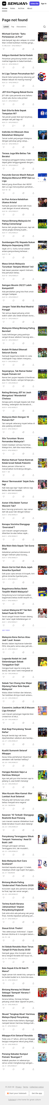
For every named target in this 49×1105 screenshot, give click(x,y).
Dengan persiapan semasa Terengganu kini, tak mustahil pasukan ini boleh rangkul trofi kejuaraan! (15, 847)
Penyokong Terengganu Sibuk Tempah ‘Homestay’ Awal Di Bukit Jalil (18, 839)
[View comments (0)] (13, 49)
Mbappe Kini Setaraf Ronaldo (17, 1035)
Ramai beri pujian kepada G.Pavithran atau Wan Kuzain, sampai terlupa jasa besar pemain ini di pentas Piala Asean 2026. (18, 378)
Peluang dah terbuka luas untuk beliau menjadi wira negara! (16, 801)
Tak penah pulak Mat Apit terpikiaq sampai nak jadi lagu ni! (17, 118)
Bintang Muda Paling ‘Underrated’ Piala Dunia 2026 (18, 884)
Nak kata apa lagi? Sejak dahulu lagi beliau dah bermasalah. (17, 488)
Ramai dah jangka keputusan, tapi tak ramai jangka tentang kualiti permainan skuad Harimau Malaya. (18, 228)
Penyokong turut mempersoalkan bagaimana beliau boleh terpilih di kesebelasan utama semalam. (17, 596)
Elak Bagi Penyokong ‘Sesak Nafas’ (16, 730)
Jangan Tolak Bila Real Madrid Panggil (18, 308)
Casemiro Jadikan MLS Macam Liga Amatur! (18, 709)
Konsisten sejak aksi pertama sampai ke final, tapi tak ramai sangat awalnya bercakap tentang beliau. (18, 889)
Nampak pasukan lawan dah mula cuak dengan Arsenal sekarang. (16, 206)
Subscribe (34, 3)
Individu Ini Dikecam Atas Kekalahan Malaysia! (15, 133)
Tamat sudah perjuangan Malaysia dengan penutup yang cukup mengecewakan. (17, 139)
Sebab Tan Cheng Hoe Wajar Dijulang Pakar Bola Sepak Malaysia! (17, 686)
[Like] (3, 49)
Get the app (37, 1093)
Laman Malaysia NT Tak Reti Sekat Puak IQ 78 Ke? (17, 611)
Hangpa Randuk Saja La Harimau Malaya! (14, 773)
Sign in (43, 3)
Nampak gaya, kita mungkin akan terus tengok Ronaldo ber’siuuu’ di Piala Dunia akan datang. (17, 954)
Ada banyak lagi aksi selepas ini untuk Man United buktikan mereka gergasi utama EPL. (18, 41)
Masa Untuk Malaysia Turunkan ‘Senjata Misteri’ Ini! (18, 265)
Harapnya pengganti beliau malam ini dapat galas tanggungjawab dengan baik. (18, 161)
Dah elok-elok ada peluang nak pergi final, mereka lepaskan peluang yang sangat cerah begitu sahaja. (18, 914)
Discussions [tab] (21, 27)
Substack (12, 1099)
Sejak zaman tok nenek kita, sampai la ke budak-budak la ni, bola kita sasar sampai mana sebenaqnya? (18, 975)
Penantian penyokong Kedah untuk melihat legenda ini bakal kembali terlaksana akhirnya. (17, 59)
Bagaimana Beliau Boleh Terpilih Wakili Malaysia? (15, 590)
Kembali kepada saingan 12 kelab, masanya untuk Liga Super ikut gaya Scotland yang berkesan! (17, 868)
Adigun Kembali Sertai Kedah (17, 55)
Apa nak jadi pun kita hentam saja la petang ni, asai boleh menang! (17, 779)
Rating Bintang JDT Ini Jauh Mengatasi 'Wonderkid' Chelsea (16, 395)
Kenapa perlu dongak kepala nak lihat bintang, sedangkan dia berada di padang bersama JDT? (18, 403)
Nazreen (11, 805)
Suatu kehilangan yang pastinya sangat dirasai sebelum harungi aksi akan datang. (17, 335)
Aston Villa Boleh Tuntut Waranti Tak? (15, 504)
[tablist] (15, 26)
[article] (24, 41)
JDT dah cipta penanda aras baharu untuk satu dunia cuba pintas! (17, 96)
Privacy (18, 1087)
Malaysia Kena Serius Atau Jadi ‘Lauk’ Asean (16, 638)
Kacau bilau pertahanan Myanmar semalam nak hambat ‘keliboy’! (16, 758)
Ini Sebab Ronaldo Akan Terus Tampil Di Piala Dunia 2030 (17, 948)
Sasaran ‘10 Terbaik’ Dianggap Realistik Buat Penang (18, 816)
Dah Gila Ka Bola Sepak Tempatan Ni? (14, 112)
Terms (25, 1087)
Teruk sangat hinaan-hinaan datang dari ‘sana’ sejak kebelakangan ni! (17, 617)
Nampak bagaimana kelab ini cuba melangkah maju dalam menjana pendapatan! (17, 357)
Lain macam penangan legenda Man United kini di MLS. (18, 715)
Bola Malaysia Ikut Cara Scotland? (14, 862)
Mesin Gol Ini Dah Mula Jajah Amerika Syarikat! (17, 568)
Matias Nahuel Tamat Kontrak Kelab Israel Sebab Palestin (17, 461)
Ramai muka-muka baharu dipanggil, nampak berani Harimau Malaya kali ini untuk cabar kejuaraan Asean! (18, 1021)
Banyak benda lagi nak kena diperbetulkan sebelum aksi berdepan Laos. (18, 736)
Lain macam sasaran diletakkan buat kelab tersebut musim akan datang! (18, 822)
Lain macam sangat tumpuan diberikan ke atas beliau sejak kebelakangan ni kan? (14, 531)
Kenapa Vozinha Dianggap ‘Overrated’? (16, 526)
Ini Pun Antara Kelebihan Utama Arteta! (15, 201)
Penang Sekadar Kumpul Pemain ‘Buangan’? (15, 1055)
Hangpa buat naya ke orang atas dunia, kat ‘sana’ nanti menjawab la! (17, 669)
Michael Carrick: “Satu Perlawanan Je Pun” (14, 35)
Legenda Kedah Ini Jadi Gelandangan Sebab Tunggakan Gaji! (14, 661)
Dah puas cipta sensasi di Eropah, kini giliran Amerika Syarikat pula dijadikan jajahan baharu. (18, 574)
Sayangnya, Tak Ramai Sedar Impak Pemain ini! (17, 372)
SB (9, 190)
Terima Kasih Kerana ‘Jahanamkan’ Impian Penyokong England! (13, 906)
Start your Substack (18, 1093)
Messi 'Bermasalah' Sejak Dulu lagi (18, 483)
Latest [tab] (6, 27)
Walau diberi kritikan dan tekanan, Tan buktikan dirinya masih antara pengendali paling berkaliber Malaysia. (17, 693)
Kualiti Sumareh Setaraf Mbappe (14, 752)
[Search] (44, 26)
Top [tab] (12, 27)
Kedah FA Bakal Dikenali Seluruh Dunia (14, 351)
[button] (5, 8)
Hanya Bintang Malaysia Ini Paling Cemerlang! (16, 222)
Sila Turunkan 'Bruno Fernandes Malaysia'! (13, 440)
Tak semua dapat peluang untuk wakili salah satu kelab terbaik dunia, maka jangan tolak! (18, 314)
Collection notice (37, 1087)
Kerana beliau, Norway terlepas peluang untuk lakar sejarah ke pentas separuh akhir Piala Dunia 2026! (18, 1000)
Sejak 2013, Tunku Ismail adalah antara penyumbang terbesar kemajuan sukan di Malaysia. (16, 249)
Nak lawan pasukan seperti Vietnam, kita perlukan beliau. (17, 271)
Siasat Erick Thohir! (12, 928)
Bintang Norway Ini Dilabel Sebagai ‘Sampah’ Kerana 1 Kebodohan (16, 992)
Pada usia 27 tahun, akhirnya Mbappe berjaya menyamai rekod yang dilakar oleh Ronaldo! (18, 1040)
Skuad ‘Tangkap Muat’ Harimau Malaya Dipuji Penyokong (18, 1015)
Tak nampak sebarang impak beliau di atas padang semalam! (18, 424)
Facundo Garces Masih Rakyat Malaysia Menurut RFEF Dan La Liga (18, 178)
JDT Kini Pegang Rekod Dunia (17, 92)
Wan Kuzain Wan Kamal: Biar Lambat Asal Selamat (17, 795)
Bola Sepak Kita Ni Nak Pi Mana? (15, 969)
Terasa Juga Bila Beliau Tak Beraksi (16, 155)
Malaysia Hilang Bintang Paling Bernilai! (18, 329)
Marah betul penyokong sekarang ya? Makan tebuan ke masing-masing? (18, 78)
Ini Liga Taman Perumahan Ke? (18, 73)
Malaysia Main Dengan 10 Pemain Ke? (15, 418)
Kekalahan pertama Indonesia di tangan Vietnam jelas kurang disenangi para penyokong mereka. (17, 553)
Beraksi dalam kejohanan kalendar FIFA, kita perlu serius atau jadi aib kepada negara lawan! (17, 644)
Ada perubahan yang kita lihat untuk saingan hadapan (18, 292)
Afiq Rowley (17, 46)
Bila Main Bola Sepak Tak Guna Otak (18, 547)
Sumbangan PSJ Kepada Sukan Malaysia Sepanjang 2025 (18, 244)
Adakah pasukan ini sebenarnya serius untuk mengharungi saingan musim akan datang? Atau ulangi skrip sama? (17, 1061)
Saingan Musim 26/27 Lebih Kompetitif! (17, 286)
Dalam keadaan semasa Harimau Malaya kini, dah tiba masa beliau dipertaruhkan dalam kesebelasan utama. (16, 446)
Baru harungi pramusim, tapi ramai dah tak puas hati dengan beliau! (17, 510)
